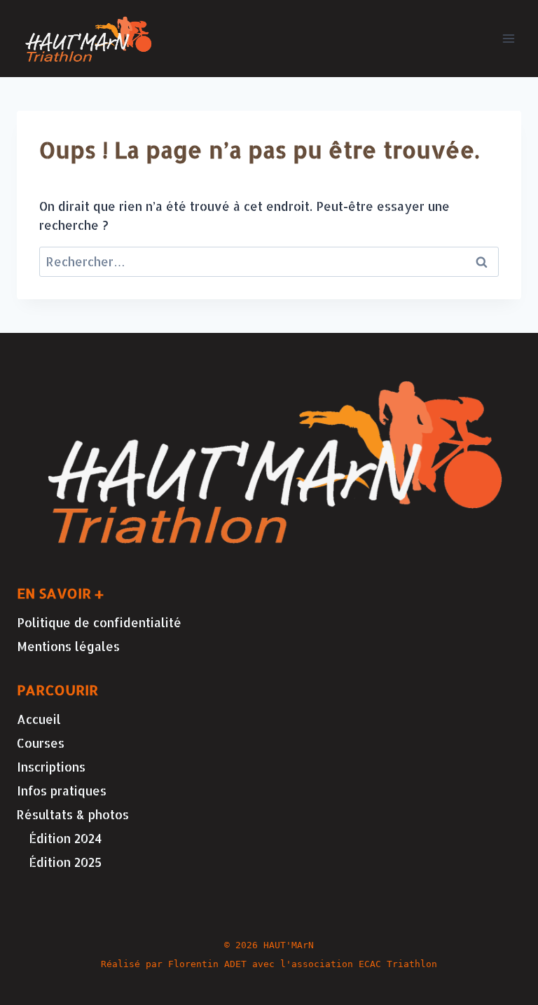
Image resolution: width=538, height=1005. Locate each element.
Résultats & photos (73, 814)
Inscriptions (51, 766)
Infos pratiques (61, 790)
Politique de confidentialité (99, 622)
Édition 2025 (65, 862)
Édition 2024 (65, 838)
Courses (40, 743)
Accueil (39, 719)
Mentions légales (68, 646)
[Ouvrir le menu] (508, 38)
